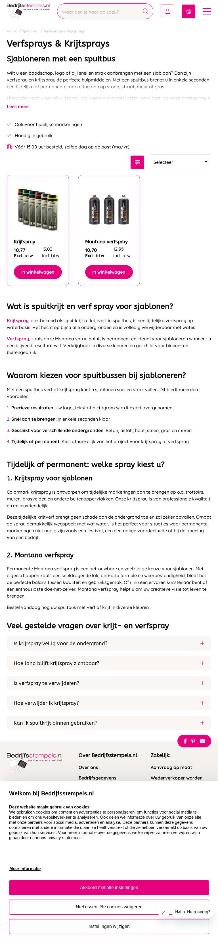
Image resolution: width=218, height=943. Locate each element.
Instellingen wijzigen (109, 926)
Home (11, 31)
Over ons (88, 767)
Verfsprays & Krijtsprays (64, 31)
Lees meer (18, 106)
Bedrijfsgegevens (97, 778)
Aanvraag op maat (171, 767)
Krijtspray (17, 320)
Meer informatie (25, 868)
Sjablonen (30, 31)
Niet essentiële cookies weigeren (109, 906)
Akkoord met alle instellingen (109, 887)
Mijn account (167, 11)
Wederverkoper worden (177, 778)
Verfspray (18, 338)
